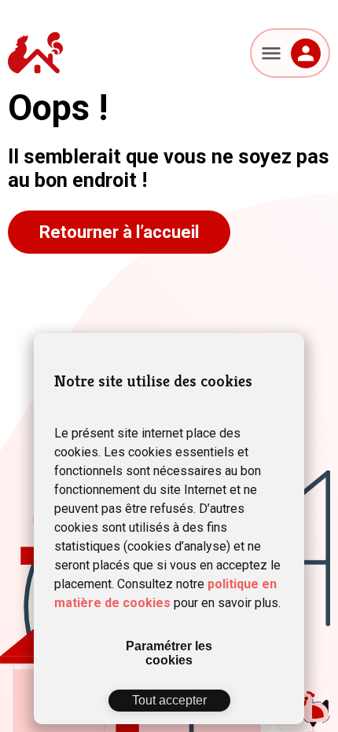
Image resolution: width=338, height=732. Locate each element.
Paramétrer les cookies (169, 653)
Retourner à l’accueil (119, 232)
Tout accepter (169, 700)
